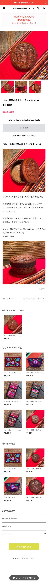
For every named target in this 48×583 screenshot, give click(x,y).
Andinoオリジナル (10, 518)
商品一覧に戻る (24, 546)
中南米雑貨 (7, 526)
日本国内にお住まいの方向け (24, 135)
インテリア (7, 534)
